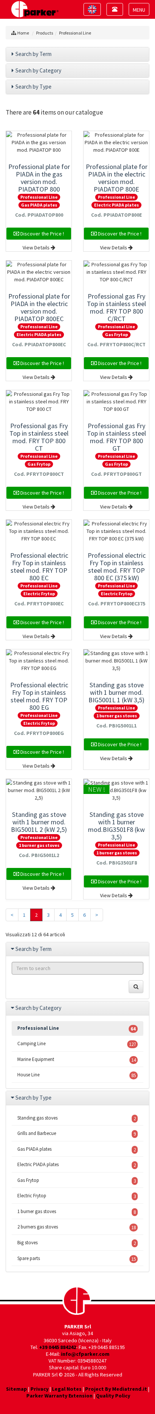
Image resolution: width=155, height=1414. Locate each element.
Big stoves (76, 1242)
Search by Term (33, 53)
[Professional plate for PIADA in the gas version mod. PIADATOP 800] (38, 142)
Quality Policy (113, 1395)
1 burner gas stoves (116, 715)
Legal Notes (67, 1388)
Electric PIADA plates (116, 205)
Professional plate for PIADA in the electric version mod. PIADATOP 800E (116, 177)
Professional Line (75, 33)
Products (44, 33)
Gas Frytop (116, 334)
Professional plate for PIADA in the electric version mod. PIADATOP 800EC (39, 307)
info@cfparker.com (85, 1354)
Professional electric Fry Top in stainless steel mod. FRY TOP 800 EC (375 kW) (117, 566)
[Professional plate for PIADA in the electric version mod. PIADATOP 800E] (116, 142)
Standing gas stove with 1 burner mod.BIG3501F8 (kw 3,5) (116, 825)
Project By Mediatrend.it (116, 1388)
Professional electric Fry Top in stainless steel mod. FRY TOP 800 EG (39, 696)
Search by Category (38, 70)
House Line (76, 1075)
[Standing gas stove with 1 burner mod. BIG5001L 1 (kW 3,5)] (116, 660)
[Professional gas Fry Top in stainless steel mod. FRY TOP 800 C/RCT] (116, 272)
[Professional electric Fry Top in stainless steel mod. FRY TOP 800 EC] (38, 531)
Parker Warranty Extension (59, 1395)
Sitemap (16, 1388)
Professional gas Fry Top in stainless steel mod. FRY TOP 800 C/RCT (116, 307)
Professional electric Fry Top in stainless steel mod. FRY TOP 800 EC (39, 566)
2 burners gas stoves (76, 1227)
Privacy (39, 1388)
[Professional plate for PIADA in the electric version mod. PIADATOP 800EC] (38, 272)
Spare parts (76, 1258)
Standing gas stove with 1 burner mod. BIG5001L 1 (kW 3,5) (116, 692)
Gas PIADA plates (39, 205)
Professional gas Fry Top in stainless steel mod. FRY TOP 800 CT (38, 437)
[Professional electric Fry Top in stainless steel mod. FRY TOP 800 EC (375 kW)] (116, 531)
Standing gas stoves (76, 1118)
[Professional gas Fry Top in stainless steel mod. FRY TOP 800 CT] (38, 401)
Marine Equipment (76, 1059)
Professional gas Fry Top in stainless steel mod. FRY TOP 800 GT (116, 437)
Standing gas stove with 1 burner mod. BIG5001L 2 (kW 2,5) (39, 822)
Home (23, 33)
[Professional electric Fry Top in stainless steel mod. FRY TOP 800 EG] (38, 660)
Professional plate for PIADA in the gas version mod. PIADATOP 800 (39, 177)
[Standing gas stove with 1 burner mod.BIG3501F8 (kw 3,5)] (116, 790)
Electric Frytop (39, 593)
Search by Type (33, 86)
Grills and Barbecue (76, 1133)
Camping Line (76, 1043)
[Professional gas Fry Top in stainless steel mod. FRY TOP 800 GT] (116, 401)
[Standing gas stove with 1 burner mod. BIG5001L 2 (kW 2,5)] (38, 790)
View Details (37, 247)
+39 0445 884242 (57, 1347)
